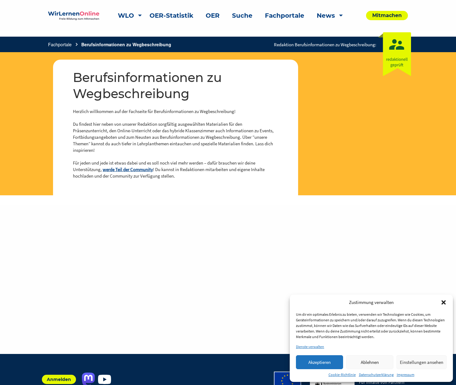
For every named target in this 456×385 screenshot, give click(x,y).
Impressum (405, 374)
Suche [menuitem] (242, 15)
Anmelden (59, 379)
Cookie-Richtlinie (342, 374)
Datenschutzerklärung (376, 374)
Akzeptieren (319, 362)
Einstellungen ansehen (421, 362)
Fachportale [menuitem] (284, 15)
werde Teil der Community (128, 169)
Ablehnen (370, 362)
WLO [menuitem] (126, 15)
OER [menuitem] (213, 15)
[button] (443, 302)
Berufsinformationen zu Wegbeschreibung (126, 44)
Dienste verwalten (310, 346)
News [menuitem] (326, 15)
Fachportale (60, 44)
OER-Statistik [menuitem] (171, 15)
